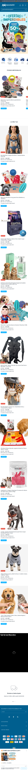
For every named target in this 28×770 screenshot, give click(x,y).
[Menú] (25, 5)
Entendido (24, 768)
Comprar (3, 108)
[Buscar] (25, 9)
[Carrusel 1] (14, 33)
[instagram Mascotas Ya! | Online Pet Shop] (9, 717)
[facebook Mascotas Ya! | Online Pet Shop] (13, 717)
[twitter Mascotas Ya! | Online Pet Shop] (17, 717)
